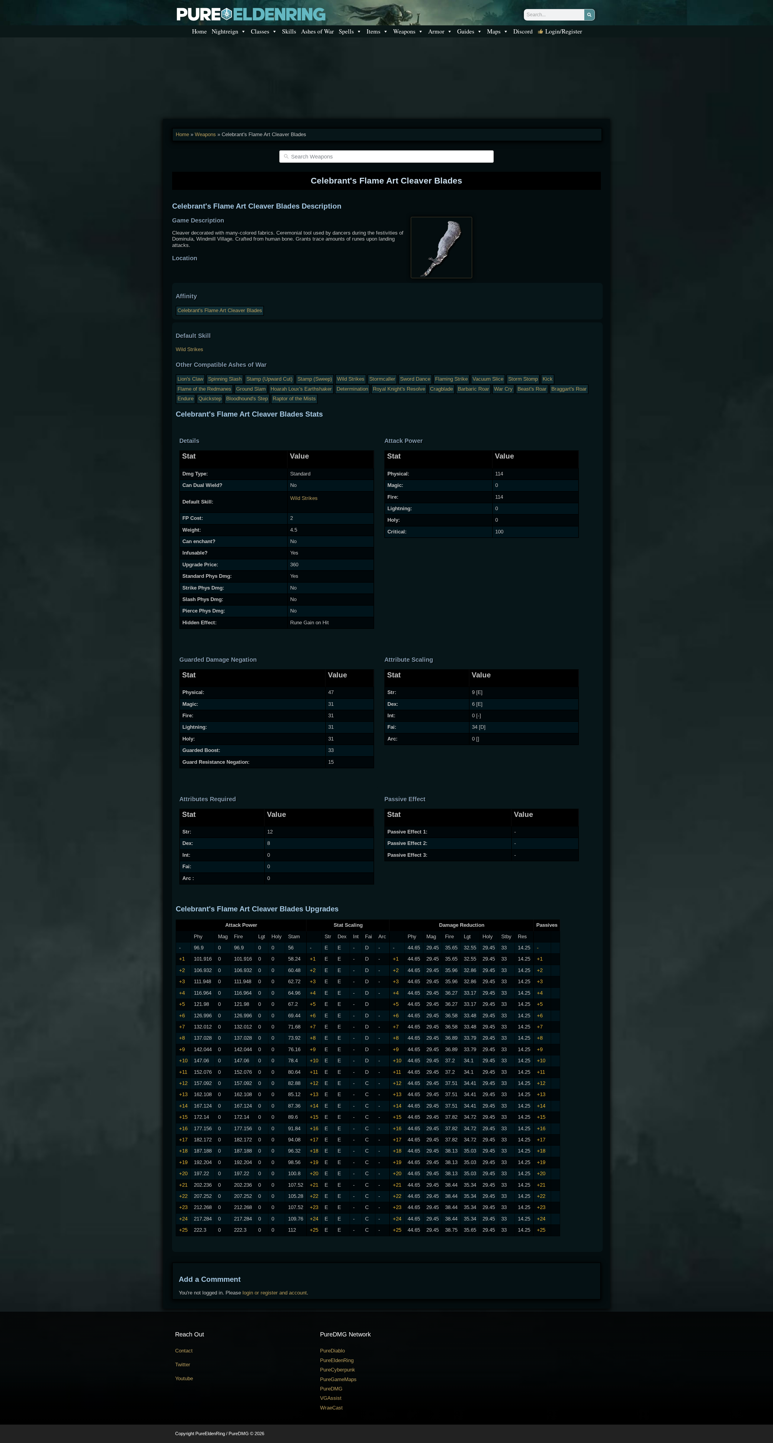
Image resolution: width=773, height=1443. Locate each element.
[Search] (589, 14)
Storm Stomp (523, 379)
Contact (184, 1351)
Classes (260, 31)
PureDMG (331, 1389)
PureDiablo (332, 1351)
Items (373, 31)
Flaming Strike (451, 379)
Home (199, 31)
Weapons (404, 31)
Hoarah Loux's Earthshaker (301, 389)
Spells (346, 31)
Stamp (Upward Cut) (269, 379)
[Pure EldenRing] (250, 14)
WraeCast (331, 1408)
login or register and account (274, 1293)
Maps (494, 31)
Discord (523, 31)
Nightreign (225, 31)
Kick (548, 379)
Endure (186, 399)
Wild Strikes (189, 349)
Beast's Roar (532, 389)
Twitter (182, 1365)
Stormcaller (382, 379)
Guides (465, 31)
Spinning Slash (225, 379)
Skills (289, 31)
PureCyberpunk (337, 1370)
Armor (436, 31)
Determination (352, 389)
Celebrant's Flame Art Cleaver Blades (220, 310)
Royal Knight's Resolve (399, 389)
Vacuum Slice (488, 379)
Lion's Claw (190, 379)
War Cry (503, 389)
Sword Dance (415, 379)
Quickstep (209, 399)
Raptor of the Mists (294, 399)
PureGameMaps (338, 1379)
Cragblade (441, 389)
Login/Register (563, 31)
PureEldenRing (337, 1360)
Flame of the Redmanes (204, 389)
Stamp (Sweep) (314, 379)
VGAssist (331, 1398)
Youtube (184, 1378)
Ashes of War (317, 31)
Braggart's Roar (569, 389)
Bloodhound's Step (247, 399)
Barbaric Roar (473, 389)
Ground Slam (251, 389)
